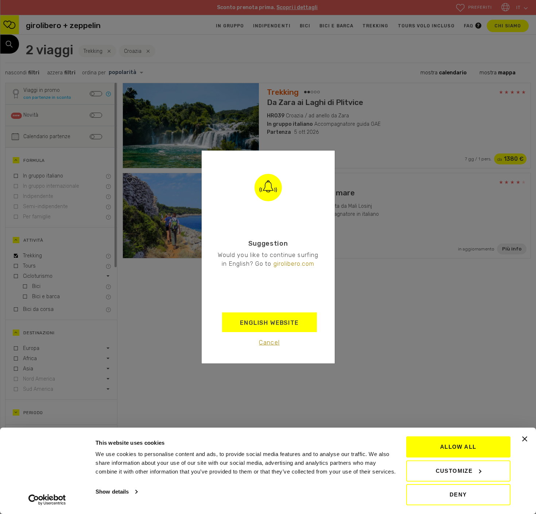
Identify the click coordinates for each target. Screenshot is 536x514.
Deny (458, 494)
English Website (269, 322)
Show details (112, 491)
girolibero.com (294, 263)
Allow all (458, 447)
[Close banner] (524, 438)
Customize (454, 471)
